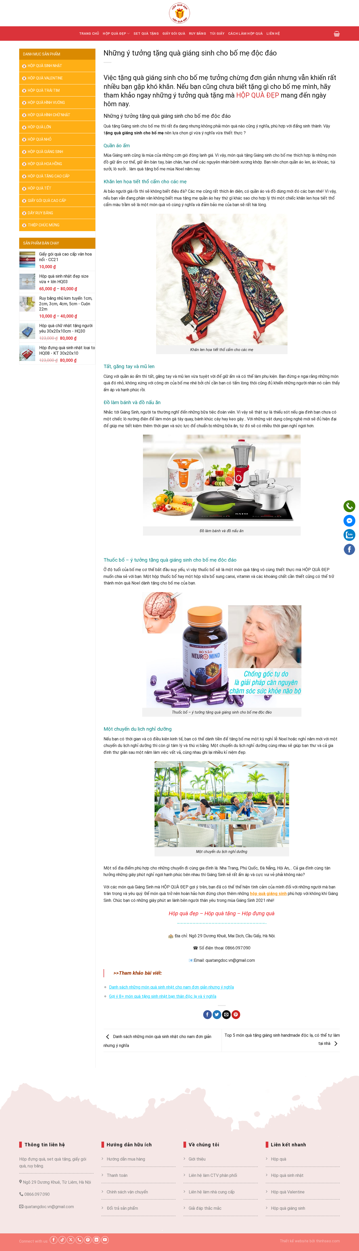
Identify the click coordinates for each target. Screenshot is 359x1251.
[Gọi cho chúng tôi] (79, 1240)
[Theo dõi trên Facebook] (54, 1240)
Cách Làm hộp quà (245, 33)
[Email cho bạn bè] (226, 1014)
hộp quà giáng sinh (268, 893)
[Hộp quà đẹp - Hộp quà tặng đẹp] (179, 13)
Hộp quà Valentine (45, 78)
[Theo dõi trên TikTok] (62, 1240)
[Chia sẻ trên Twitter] (217, 1014)
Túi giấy (217, 33)
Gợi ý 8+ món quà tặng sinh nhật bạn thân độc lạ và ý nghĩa (162, 996)
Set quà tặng (146, 33)
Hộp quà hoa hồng (44, 164)
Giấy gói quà (173, 33)
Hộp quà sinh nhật (44, 66)
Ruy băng (197, 33)
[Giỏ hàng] (337, 33)
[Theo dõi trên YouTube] (105, 1240)
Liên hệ (273, 33)
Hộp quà (278, 1159)
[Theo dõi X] (71, 1240)
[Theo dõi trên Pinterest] (88, 1240)
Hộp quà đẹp (114, 33)
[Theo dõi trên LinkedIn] (96, 1240)
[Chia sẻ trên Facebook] (207, 1014)
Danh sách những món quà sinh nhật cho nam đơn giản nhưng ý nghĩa (171, 987)
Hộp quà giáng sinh (288, 1208)
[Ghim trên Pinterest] (236, 1014)
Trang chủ (89, 33)
